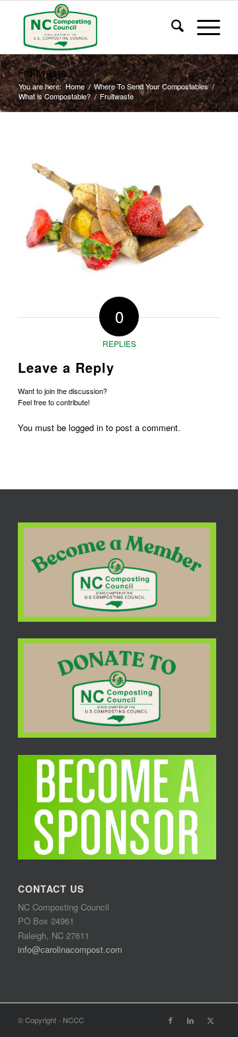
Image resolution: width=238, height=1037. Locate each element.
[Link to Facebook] (170, 1020)
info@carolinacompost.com (70, 949)
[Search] (171, 27)
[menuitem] (171, 27)
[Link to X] (210, 1020)
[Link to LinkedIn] (190, 1020)
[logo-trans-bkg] (99, 27)
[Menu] (202, 27)
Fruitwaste (42, 72)
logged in (86, 427)
